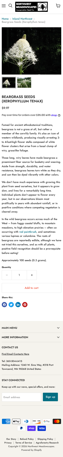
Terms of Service (23, 442)
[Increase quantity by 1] (32, 275)
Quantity (6, 267)
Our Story (11, 439)
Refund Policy (27, 439)
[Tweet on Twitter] (11, 304)
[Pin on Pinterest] (24, 304)
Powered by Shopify (31, 450)
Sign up (50, 397)
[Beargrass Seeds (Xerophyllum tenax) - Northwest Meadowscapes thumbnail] (9, 82)
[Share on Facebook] (4, 304)
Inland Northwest (22, 18)
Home (5, 18)
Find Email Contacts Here (15, 354)
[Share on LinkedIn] (18, 304)
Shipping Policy (45, 439)
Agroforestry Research (47, 442)
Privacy (8, 442)
